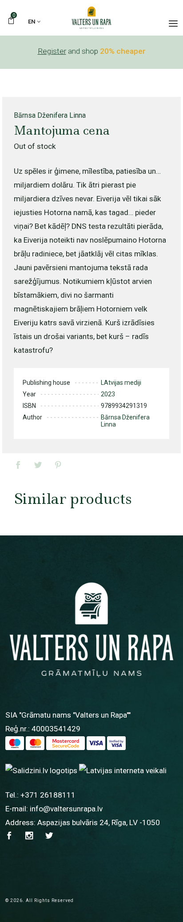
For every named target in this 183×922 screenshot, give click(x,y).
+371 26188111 (48, 794)
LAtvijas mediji (121, 382)
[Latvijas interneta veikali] (123, 770)
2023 (108, 394)
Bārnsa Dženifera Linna (50, 115)
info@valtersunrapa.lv (66, 808)
